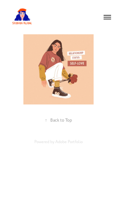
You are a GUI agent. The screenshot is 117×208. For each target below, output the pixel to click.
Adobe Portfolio (69, 142)
